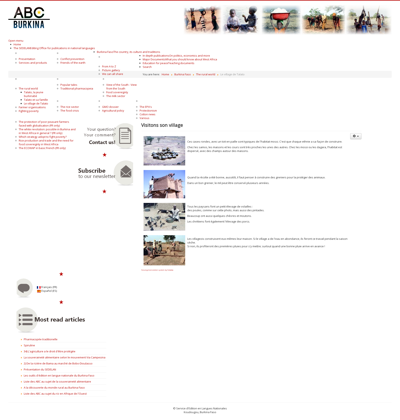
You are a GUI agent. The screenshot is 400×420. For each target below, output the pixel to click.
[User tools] (355, 136)
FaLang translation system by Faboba (157, 270)
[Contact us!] (104, 136)
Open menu (15, 40)
